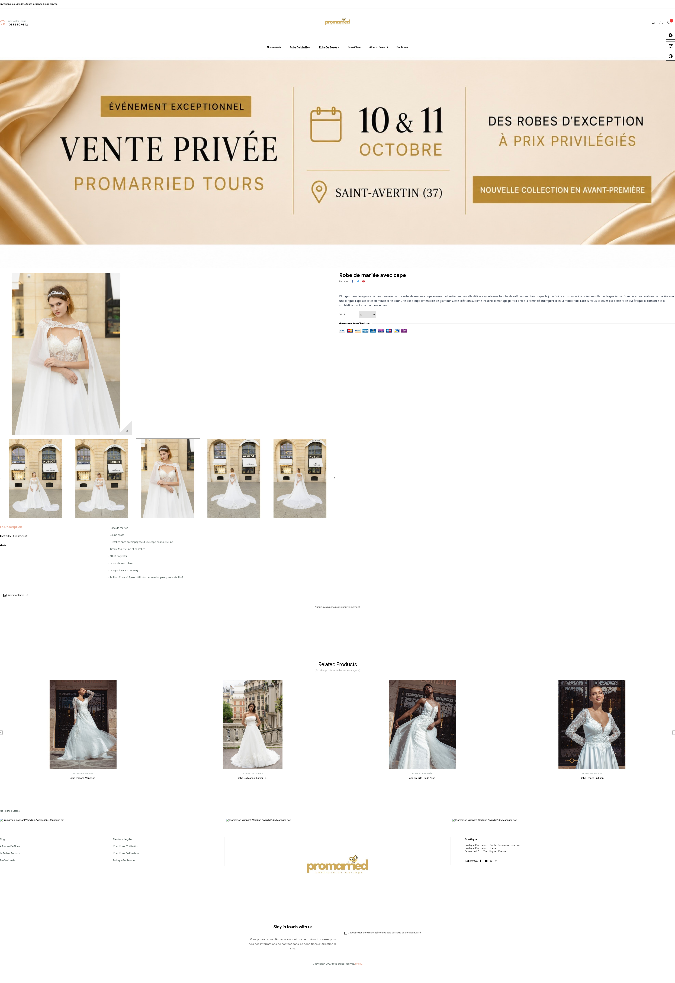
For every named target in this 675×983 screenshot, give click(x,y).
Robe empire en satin (592, 778)
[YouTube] (485, 861)
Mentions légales (122, 839)
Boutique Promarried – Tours (480, 848)
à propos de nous (10, 846)
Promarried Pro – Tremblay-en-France (485, 851)
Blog (2, 839)
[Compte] (661, 22)
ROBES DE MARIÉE (83, 773)
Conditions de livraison (126, 853)
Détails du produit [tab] (14, 536)
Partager (352, 281)
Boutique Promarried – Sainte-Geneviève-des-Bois (492, 845)
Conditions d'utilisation (125, 846)
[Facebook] (480, 861)
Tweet (357, 281)
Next (335, 478)
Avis (3, 545)
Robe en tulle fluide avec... (422, 778)
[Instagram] (495, 861)
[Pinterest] (490, 861)
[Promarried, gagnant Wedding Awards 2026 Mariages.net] (484, 820)
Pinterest (363, 281)
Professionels (7, 860)
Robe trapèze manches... (83, 778)
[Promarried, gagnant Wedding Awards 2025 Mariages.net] (258, 820)
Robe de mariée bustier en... (252, 778)
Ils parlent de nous (10, 853)
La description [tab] (11, 527)
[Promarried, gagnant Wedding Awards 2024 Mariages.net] (32, 820)
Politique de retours (124, 860)
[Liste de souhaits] (671, 23)
